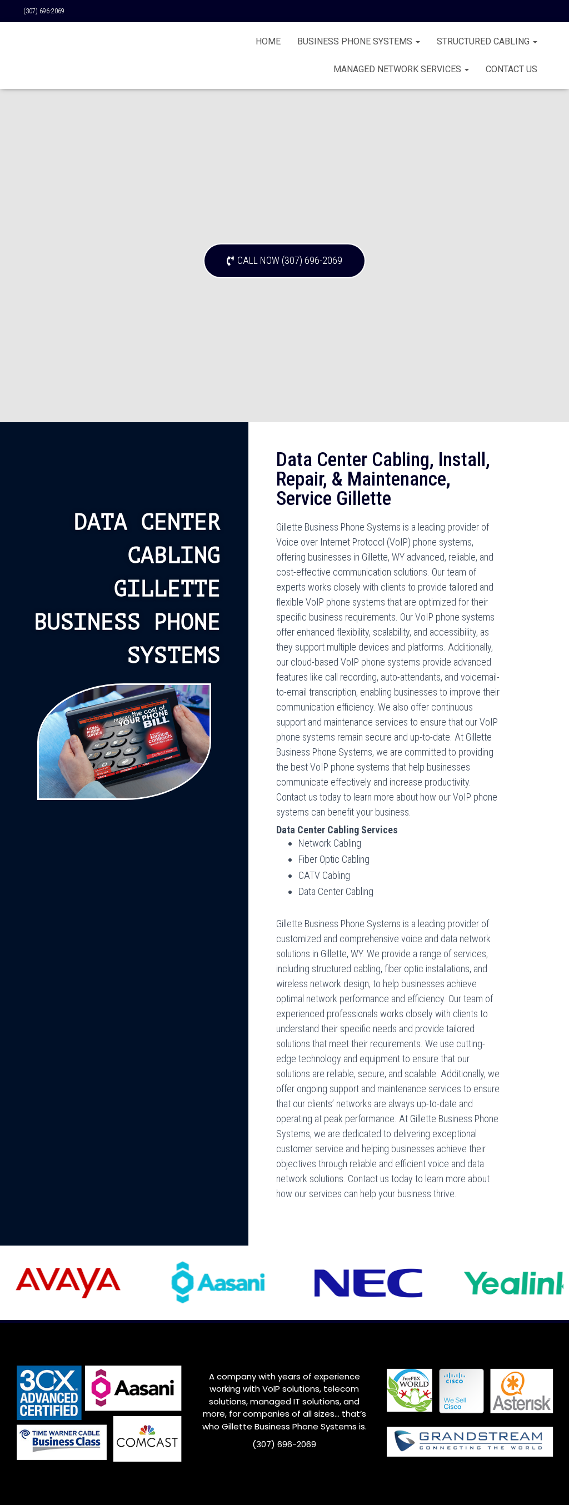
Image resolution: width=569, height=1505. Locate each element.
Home (268, 41)
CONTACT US (511, 69)
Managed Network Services (398, 69)
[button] (284, 260)
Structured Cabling (484, 41)
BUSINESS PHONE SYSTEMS (356, 41)
